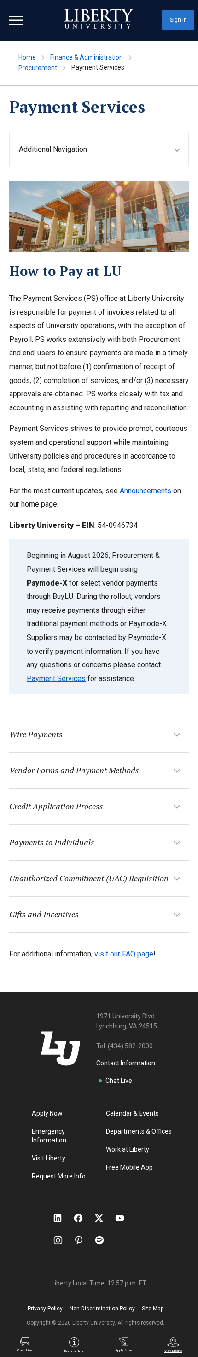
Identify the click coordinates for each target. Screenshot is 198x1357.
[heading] (103, 149)
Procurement (37, 68)
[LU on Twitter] (103, 1218)
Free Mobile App (129, 1167)
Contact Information (125, 1063)
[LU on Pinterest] (82, 1240)
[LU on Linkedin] (62, 1218)
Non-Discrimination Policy (102, 1308)
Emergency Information (49, 1136)
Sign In (178, 20)
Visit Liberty (48, 1158)
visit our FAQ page (123, 954)
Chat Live (118, 1080)
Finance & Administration (86, 57)
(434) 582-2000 (130, 1046)
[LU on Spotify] (103, 1240)
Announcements (145, 490)
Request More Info (59, 1176)
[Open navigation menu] (16, 20)
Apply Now (47, 1113)
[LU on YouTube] (124, 1218)
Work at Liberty (127, 1149)
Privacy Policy (45, 1308)
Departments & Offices (139, 1131)
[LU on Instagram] (62, 1240)
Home (27, 57)
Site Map (152, 1308)
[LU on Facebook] (83, 1218)
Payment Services (56, 678)
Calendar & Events (132, 1113)
